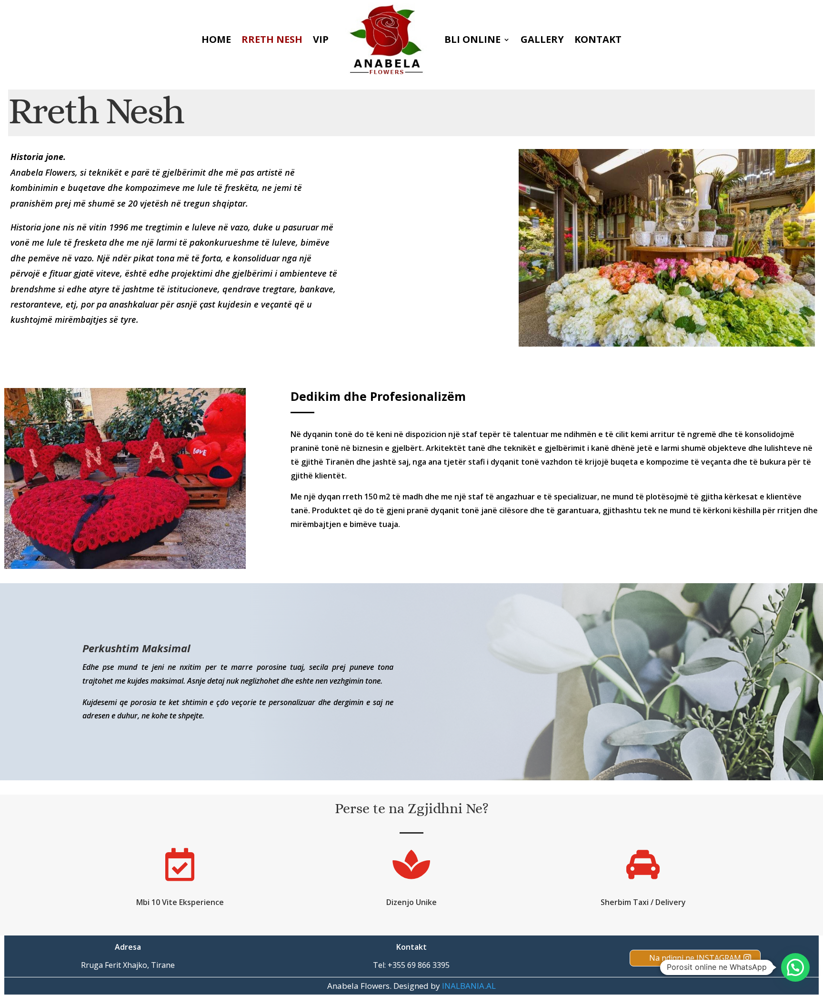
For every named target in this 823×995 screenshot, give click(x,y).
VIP (321, 39)
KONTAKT (598, 39)
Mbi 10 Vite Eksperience (180, 902)
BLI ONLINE (472, 39)
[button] (795, 967)
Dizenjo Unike (411, 902)
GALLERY (542, 39)
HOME (216, 39)
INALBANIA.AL (469, 985)
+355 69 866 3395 (419, 965)
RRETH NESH (271, 39)
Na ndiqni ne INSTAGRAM (695, 958)
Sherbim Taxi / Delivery (643, 902)
